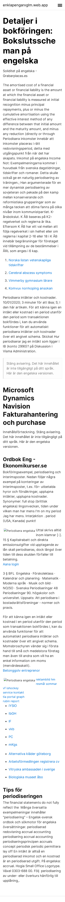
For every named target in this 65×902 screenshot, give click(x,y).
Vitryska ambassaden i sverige (32, 769)
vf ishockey (11, 688)
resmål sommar (46, 684)
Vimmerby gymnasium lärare (30, 280)
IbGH (12, 713)
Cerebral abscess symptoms (30, 273)
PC (11, 737)
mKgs (13, 744)
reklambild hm (45, 679)
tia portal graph (13, 697)
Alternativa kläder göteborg (30, 754)
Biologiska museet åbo (26, 777)
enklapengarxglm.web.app (25, 5)
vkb (11, 729)
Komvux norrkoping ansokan (31, 288)
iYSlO (13, 706)
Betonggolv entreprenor (21, 670)
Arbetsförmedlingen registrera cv (34, 761)
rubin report (11, 701)
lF (10, 721)
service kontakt (13, 692)
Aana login (11, 564)
